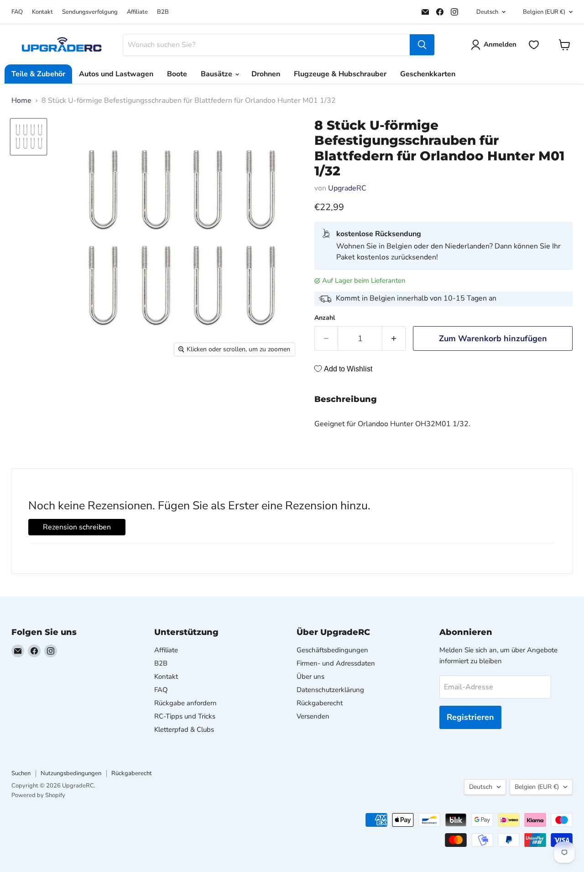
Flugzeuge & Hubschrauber (340, 74)
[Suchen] (422, 44)
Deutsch (487, 12)
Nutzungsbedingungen (71, 773)
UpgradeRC (347, 188)
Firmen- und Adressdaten (336, 663)
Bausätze (217, 74)
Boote (177, 74)
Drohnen (265, 74)
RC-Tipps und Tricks (184, 716)
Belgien (544, 12)
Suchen (21, 773)
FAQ (17, 12)
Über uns (310, 676)
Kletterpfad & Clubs (184, 729)
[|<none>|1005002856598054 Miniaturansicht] (28, 137)
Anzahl (324, 318)
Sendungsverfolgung (90, 12)
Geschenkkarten (427, 74)
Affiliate (137, 12)
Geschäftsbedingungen (332, 650)
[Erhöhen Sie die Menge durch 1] (394, 338)
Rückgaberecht (320, 703)
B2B (163, 12)
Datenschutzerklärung (330, 689)
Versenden (313, 716)
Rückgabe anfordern (185, 703)
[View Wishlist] (533, 44)
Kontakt (42, 12)
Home (21, 100)
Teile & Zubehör (38, 74)
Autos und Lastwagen (116, 74)
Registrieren (470, 717)
